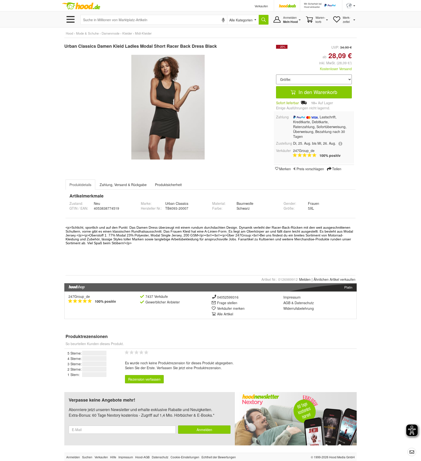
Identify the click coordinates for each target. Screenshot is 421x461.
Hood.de (81, 6)
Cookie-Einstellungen (185, 457)
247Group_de (79, 296)
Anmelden (204, 429)
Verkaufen (261, 6)
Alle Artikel (225, 313)
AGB (286, 302)
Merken (285, 168)
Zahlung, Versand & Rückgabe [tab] (123, 184)
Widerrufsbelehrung (298, 308)
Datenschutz (304, 302)
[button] (350, 5)
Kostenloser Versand (336, 68)
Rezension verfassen (144, 379)
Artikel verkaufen (334, 279)
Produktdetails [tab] (80, 184)
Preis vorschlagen (310, 168)
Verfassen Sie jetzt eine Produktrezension (189, 367)
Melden (305, 279)
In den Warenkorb (317, 91)
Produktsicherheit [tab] (168, 184)
